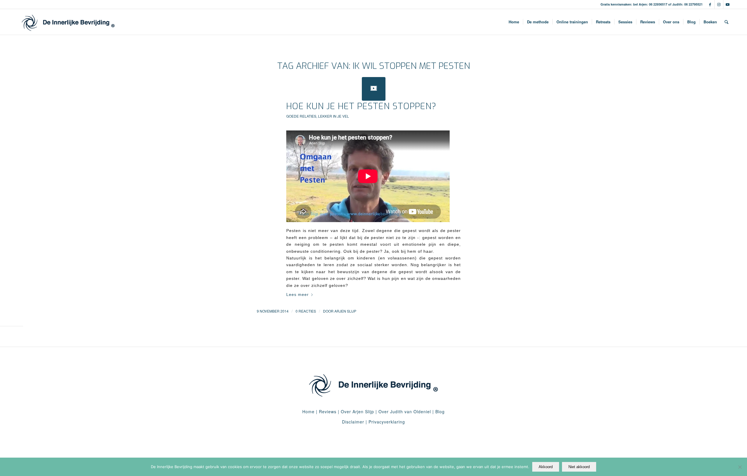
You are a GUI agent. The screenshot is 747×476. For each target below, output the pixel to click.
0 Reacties (306, 310)
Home (308, 411)
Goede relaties (301, 116)
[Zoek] (726, 22)
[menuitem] (514, 22)
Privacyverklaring (387, 422)
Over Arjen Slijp (357, 411)
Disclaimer (353, 422)
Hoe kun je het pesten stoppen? (361, 106)
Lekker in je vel (333, 116)
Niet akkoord (579, 467)
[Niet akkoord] (740, 467)
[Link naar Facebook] (710, 4)
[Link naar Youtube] (727, 4)
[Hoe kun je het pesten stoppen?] (373, 89)
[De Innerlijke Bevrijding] (68, 22)
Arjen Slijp (345, 310)
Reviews (327, 411)
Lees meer (297, 294)
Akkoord (546, 467)
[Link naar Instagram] (719, 4)
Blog (440, 411)
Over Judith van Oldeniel (404, 411)
